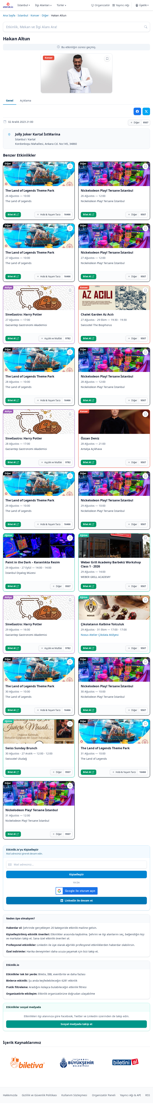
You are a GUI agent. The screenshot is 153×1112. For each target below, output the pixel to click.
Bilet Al (12, 214)
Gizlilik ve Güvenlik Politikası (39, 1095)
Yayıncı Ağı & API (130, 1095)
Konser (35, 15)
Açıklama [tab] (25, 100)
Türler (61, 5)
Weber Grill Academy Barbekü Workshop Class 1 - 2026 (111, 564)
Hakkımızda (10, 1095)
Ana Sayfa (9, 15)
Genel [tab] (9, 100)
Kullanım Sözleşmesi (74, 1095)
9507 (145, 122)
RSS (147, 1095)
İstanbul (24, 5)
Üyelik (144, 5)
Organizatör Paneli (103, 1095)
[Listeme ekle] (107, 59)
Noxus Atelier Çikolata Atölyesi (100, 635)
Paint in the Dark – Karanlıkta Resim (32, 562)
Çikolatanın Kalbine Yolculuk (102, 624)
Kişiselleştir (76, 874)
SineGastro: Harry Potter (23, 314)
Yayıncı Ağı (122, 5)
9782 (68, 338)
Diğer (45, 15)
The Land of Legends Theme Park (29, 190)
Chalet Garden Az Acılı (97, 314)
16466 (67, 214)
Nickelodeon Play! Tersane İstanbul (107, 190)
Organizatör (102, 5)
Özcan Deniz (90, 438)
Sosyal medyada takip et (76, 1024)
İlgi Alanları (43, 5)
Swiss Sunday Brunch (21, 748)
